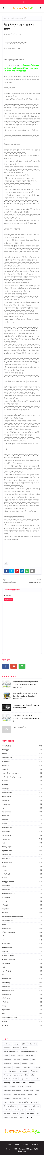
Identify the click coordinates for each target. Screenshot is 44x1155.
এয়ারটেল (22, 781)
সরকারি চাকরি (22, 986)
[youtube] (13, 666)
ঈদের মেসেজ (22, 765)
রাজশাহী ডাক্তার (22, 971)
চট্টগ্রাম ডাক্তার (22, 812)
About (17, 1144)
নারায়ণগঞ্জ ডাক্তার (22, 862)
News (8, 34)
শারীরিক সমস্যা (22, 983)
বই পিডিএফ (22, 909)
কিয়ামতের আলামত (22, 792)
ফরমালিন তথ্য (22, 889)
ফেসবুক (22, 901)
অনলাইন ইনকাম (22, 746)
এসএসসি (22, 785)
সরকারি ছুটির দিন (22, 994)
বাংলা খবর (22, 913)
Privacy (35, 1144)
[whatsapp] (22, 666)
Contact (26, 1144)
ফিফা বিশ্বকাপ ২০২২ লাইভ (22, 893)
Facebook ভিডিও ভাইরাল (22, 1017)
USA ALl (22, 1025)
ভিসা (22, 940)
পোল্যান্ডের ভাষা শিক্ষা (22, 882)
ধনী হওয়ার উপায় (22, 858)
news (22, 1021)
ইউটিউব (22, 754)
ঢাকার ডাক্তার (22, 839)
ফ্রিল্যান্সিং (22, 905)
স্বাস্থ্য (22, 1006)
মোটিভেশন (22, 952)
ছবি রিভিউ (22, 820)
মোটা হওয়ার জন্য (22, 948)
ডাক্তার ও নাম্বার (22, 827)
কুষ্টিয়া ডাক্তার (22, 800)
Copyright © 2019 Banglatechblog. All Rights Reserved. (22, 1150)
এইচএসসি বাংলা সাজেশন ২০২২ (22, 773)
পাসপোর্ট (22, 878)
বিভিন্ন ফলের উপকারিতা (22, 932)
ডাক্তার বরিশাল (22, 835)
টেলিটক (22, 823)
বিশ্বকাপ (22, 936)
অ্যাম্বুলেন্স (22, 750)
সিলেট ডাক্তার (22, 998)
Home (9, 1144)
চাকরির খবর (22, 816)
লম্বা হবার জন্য (22, 979)
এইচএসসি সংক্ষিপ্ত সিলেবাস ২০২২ (22, 777)
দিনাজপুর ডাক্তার (22, 847)
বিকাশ (22, 924)
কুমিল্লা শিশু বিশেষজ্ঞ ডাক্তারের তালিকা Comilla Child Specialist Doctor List (26, 718)
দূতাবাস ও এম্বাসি (22, 851)
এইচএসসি (22, 769)
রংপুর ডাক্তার (22, 963)
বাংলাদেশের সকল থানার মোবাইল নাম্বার (22, 917)
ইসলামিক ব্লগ (22, 761)
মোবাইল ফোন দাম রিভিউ (22, 959)
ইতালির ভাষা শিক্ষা (22, 757)
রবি (22, 967)
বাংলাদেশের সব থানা (22, 920)
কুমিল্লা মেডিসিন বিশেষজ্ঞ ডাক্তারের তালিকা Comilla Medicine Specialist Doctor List (25, 696)
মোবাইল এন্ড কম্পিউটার (22, 955)
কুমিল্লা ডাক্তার (22, 796)
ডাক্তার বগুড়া (22, 831)
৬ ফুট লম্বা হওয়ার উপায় (19, 727)
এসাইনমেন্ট (22, 789)
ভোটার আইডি (22, 944)
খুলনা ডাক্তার (22, 804)
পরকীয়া (22, 870)
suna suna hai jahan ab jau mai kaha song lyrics (26, 706)
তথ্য (22, 843)
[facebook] (23, 2)
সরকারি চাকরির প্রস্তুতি (22, 990)
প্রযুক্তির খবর (22, 886)
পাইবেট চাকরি (22, 874)
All (8, 18)
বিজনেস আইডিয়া (22, 928)
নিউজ (22, 866)
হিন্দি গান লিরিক (22, 1010)
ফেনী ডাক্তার (22, 897)
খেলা (22, 808)
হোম (5, 18)
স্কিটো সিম (22, 1002)
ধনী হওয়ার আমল (22, 854)
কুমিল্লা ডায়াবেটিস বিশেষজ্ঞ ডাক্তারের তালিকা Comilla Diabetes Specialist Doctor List (25, 684)
